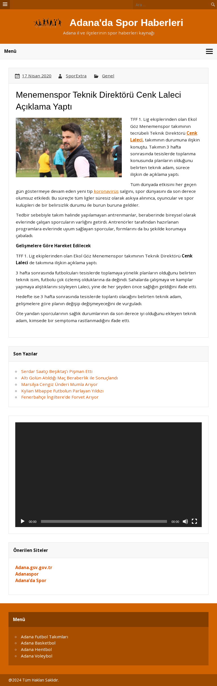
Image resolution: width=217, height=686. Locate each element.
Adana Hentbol (36, 649)
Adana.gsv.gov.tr (33, 567)
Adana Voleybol (36, 656)
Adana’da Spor (30, 580)
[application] (108, 474)
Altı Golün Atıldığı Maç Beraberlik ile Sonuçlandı (69, 378)
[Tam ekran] (194, 521)
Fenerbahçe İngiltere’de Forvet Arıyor (60, 397)
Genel (108, 75)
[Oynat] (22, 521)
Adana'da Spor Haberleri (126, 22)
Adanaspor (27, 574)
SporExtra (76, 75)
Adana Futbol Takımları (44, 636)
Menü (10, 51)
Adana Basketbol (38, 643)
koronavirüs (106, 191)
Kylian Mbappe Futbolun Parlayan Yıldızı (62, 391)
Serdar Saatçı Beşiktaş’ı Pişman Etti (56, 371)
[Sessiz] (185, 521)
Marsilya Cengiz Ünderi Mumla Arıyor (59, 384)
